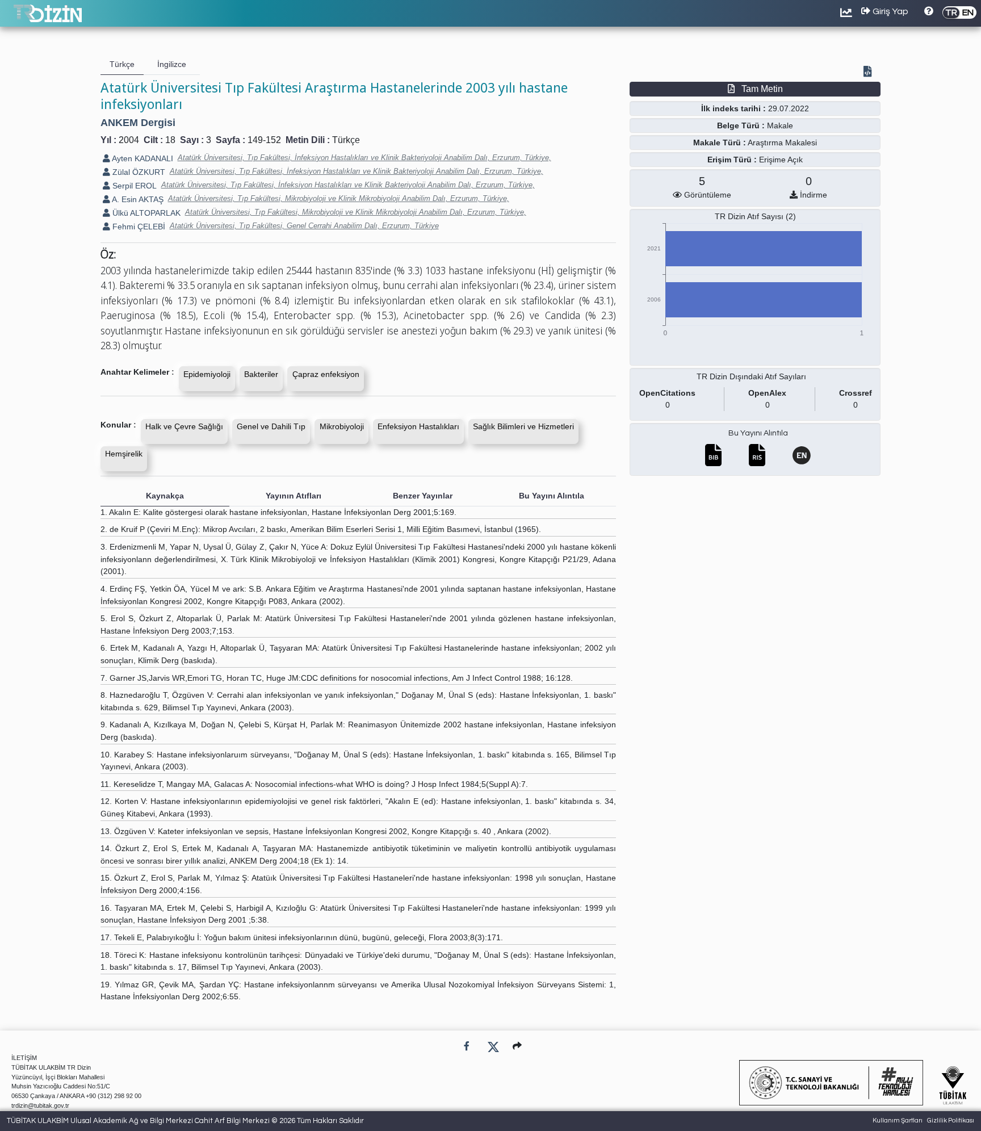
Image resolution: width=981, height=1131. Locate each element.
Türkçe (346, 140)
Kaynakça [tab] (165, 495)
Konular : (118, 424)
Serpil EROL (133, 185)
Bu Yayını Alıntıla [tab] (551, 495)
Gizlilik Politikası (950, 1120)
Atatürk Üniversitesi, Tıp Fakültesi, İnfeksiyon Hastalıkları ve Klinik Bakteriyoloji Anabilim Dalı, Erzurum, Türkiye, (364, 157)
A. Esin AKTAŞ (137, 199)
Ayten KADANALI (141, 158)
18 (170, 140)
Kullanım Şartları (898, 1120)
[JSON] (869, 72)
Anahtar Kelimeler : (137, 371)
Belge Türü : (741, 125)
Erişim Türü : (732, 159)
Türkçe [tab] (122, 64)
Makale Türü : (719, 142)
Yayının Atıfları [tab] (293, 495)
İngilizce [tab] (171, 64)
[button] (517, 1046)
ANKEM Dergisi (137, 122)
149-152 (264, 140)
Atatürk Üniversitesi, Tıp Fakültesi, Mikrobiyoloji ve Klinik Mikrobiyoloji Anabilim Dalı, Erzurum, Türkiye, (338, 198)
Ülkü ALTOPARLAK (145, 212)
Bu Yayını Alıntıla (758, 433)
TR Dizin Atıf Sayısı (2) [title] (755, 216)
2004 (129, 140)
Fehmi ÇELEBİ (137, 226)
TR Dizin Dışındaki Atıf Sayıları (751, 376)
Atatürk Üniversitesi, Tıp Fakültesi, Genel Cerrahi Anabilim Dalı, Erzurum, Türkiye (304, 225)
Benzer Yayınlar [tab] (422, 495)
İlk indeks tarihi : (733, 108)
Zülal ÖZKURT (137, 172)
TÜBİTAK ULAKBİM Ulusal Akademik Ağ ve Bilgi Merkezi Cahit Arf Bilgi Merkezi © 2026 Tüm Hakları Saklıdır (185, 1121)
